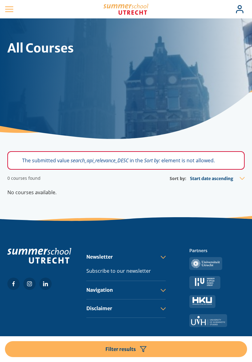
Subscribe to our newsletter (118, 271)
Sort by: (178, 178)
